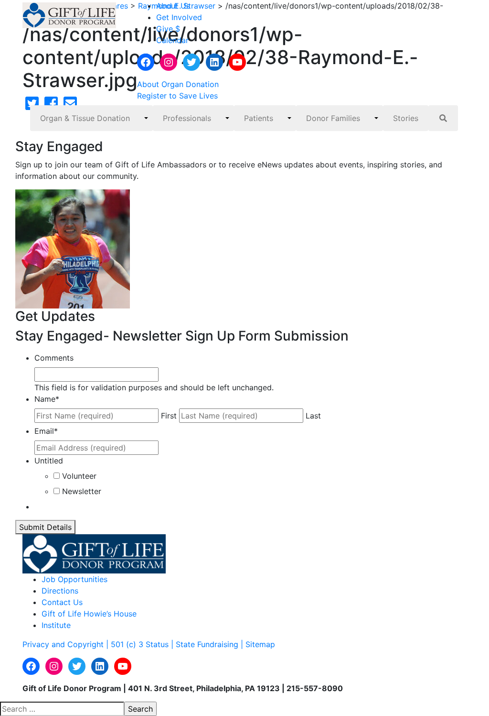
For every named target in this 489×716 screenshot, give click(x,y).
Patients (258, 118)
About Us (173, 6)
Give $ (168, 28)
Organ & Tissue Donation (85, 118)
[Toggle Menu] (146, 118)
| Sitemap (258, 644)
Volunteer (79, 476)
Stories (405, 118)
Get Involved (179, 17)
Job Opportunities (74, 579)
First (169, 415)
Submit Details (45, 527)
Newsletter (81, 491)
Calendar (172, 40)
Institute (56, 625)
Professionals (187, 118)
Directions (60, 590)
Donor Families (333, 118)
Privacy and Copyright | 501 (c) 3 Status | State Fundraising (131, 644)
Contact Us (62, 602)
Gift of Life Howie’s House (89, 613)
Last (313, 415)
